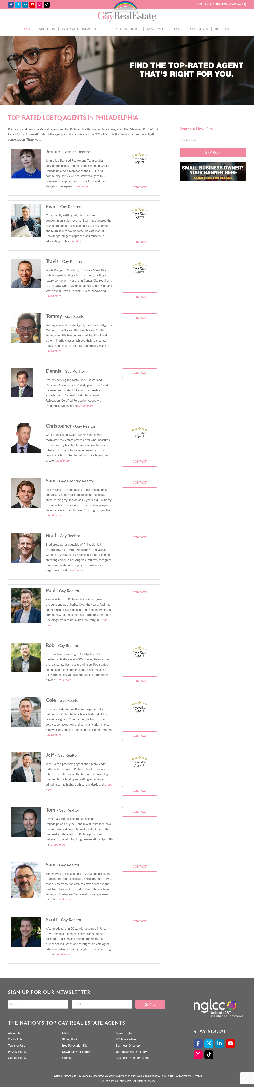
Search (213, 153)
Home (27, 28)
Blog (177, 28)
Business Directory (128, 1045)
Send (150, 1005)
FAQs (65, 1033)
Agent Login (124, 1033)
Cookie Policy (17, 1058)
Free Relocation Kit (123, 28)
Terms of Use (16, 1045)
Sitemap (67, 1058)
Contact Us (15, 1039)
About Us (47, 28)
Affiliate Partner (126, 1039)
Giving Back (70, 1039)
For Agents (198, 28)
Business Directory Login (132, 1058)
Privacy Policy (17, 1051)
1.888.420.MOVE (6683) (229, 4)
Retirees (222, 28)
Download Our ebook (76, 1051)
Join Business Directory (131, 1051)
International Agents (80, 28)
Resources (156, 28)
